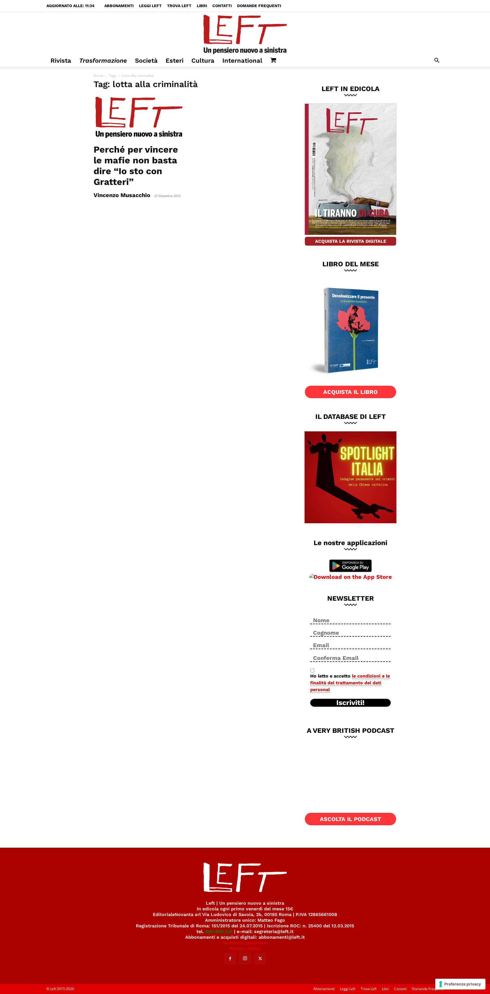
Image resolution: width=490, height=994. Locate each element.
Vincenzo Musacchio (122, 195)
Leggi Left (150, 5)
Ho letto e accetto (350, 682)
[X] (260, 959)
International (242, 60)
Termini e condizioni (245, 943)
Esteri (174, 60)
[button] (436, 61)
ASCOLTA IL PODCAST (350, 819)
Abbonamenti (119, 5)
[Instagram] (245, 958)
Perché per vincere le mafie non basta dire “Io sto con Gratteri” (136, 165)
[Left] (245, 33)
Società (146, 60)
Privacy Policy (245, 948)
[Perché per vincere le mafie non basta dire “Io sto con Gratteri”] (139, 117)
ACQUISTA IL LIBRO (350, 392)
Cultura (202, 60)
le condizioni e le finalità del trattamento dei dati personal (350, 682)
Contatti (222, 5)
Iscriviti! (350, 703)
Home (98, 75)
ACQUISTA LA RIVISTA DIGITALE (350, 241)
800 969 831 (219, 931)
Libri (202, 5)
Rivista (60, 60)
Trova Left (179, 5)
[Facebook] (230, 959)
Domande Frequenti (259, 5)
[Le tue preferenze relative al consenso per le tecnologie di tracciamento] (460, 984)
